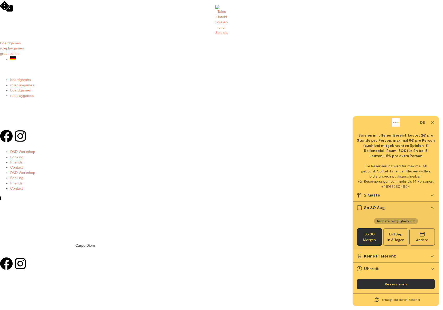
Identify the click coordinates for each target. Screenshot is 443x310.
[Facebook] (6, 136)
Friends (16, 162)
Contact (16, 167)
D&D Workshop (22, 152)
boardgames (20, 80)
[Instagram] (20, 136)
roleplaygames (22, 85)
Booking (16, 157)
